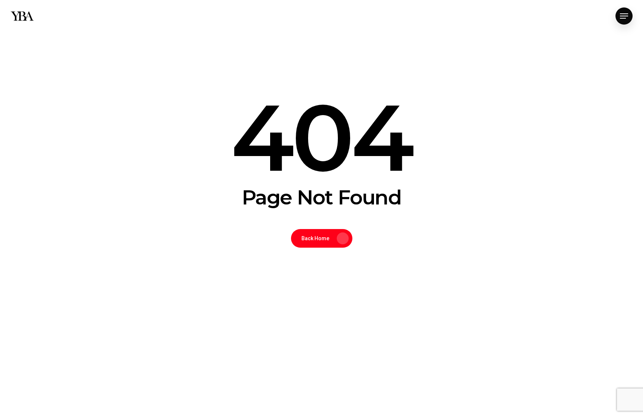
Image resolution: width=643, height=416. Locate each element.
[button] (624, 16)
